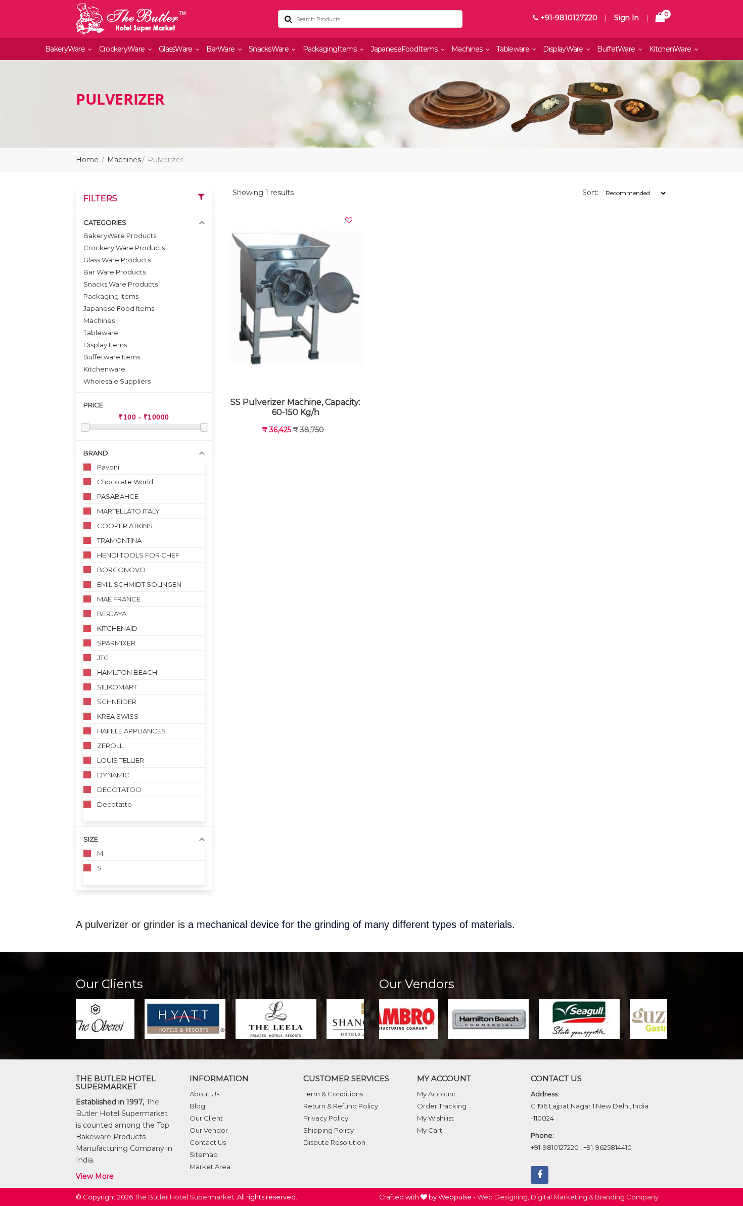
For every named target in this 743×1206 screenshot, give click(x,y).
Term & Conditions (333, 1094)
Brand (95, 453)
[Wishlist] (349, 220)
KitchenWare (671, 49)
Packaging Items (110, 296)
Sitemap (204, 1154)
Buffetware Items (111, 357)
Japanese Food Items (118, 308)
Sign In (626, 17)
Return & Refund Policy (340, 1106)
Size (90, 839)
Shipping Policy (328, 1130)
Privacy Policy (325, 1118)
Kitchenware (104, 369)
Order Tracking (442, 1106)
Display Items (105, 345)
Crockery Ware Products (124, 248)
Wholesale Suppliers (117, 381)
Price (93, 405)
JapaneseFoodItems (404, 49)
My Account (436, 1094)
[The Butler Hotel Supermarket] (169, 19)
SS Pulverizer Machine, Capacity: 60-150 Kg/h (295, 407)
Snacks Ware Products (120, 284)
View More (95, 1176)
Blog (197, 1106)
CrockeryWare (123, 49)
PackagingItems (331, 49)
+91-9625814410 (607, 1147)
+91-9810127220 (567, 17)
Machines (467, 49)
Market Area (210, 1167)
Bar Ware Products (114, 272)
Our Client (206, 1118)
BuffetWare (616, 49)
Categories (104, 222)
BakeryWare (65, 49)
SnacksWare (269, 49)
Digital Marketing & (562, 1197)
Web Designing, (503, 1197)
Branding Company (627, 1197)
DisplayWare (564, 49)
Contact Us (208, 1142)
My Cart (429, 1130)
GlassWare (176, 49)
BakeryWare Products (119, 235)
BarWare (221, 49)
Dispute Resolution (334, 1142)
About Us (204, 1094)
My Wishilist (435, 1118)
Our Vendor (209, 1130)
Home (87, 159)
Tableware (513, 49)
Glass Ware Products (117, 260)
